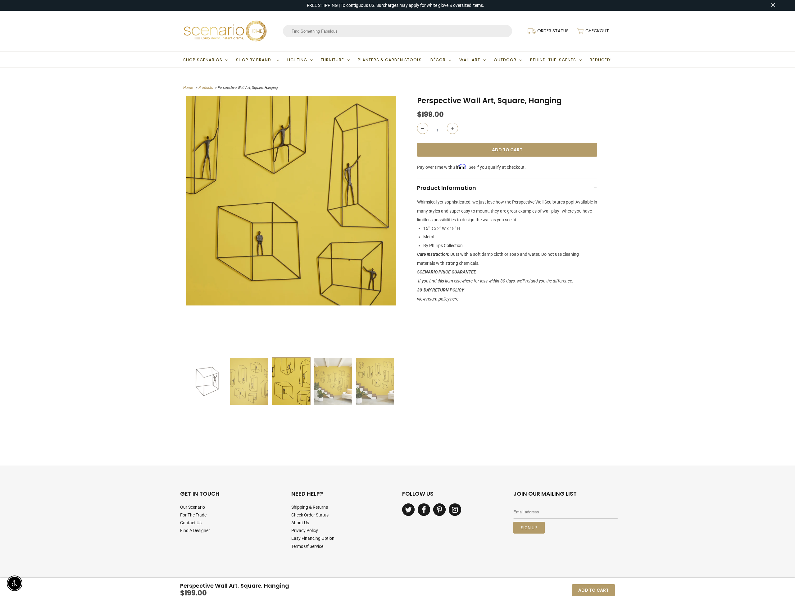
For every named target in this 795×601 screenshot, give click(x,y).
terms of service (307, 546)
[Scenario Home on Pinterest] (439, 509)
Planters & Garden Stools (390, 60)
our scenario (192, 507)
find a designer (195, 530)
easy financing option (312, 538)
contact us (191, 522)
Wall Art (469, 60)
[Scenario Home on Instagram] (455, 509)
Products (205, 87)
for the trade (193, 514)
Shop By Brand (255, 60)
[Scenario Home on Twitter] (408, 509)
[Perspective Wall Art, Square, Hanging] (291, 200)
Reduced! (601, 60)
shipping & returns (309, 507)
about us (300, 522)
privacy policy (304, 530)
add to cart (593, 590)
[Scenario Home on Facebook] (424, 509)
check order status (310, 514)
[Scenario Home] (225, 31)
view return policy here (437, 298)
